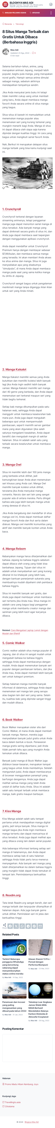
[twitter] (16, 926)
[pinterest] (34, 926)
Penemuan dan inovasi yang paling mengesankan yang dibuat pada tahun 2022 (14, 1006)
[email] (40, 926)
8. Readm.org (11, 895)
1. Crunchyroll (11, 209)
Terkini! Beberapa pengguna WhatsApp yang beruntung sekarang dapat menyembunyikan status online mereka (13, 966)
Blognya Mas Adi (21, 2)
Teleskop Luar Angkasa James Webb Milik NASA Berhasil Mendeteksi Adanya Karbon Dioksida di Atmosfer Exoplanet (40, 1009)
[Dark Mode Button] (51, 4)
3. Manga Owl (11, 464)
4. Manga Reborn (14, 548)
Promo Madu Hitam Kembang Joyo (21, 1084)
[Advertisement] (27, 333)
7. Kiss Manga (11, 811)
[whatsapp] (22, 926)
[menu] (5, 4)
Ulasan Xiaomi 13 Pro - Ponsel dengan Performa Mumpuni (39, 962)
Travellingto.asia (12, 1102)
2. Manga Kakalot (14, 369)
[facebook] (10, 926)
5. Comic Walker (13, 643)
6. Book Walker (12, 719)
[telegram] (28, 926)
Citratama (9, 1106)
